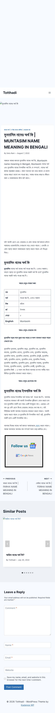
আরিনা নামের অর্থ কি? (15, 554)
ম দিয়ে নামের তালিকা (16, 130)
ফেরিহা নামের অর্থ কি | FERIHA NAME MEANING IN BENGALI (44, 486)
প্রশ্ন (37, 425)
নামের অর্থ (7, 130)
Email (9, 657)
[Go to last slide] (7, 544)
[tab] (22, 572)
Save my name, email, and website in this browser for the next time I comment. (26, 678)
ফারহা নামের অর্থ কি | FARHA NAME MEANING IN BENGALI (10, 486)
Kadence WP (27, 705)
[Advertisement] (27, 60)
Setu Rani (11, 153)
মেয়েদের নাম (27, 130)
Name (9, 645)
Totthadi (12, 560)
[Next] (47, 544)
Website (9, 670)
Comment (11, 608)
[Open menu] (49, 93)
